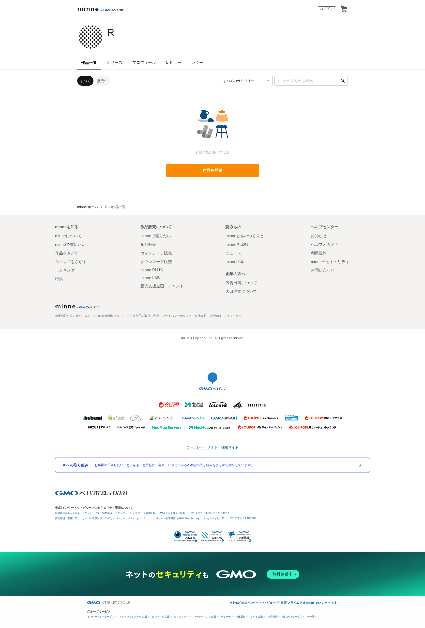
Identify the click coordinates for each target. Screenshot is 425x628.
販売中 (102, 81)
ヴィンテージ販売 (156, 253)
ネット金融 (256, 616)
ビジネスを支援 (160, 616)
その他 (310, 616)
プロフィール (144, 62)
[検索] (343, 80)
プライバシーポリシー (177, 316)
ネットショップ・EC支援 (133, 616)
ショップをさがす (71, 262)
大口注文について (241, 291)
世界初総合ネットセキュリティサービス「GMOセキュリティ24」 (91, 513)
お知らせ (319, 236)
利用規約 (319, 253)
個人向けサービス (292, 616)
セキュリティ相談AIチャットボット (210, 512)
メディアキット (234, 316)
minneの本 (235, 262)
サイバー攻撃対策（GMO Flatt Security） (179, 518)
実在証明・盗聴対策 (66, 518)
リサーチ (226, 616)
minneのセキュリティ (330, 262)
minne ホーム (87, 207)
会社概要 (200, 316)
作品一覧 (89, 62)
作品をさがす (67, 253)
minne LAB (150, 278)
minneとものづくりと (245, 236)
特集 (59, 279)
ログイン (327, 9)
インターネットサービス (100, 616)
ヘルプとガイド (324, 244)
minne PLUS (151, 270)
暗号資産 (272, 616)
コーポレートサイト (201, 447)
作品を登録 (212, 170)
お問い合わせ (322, 270)
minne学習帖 (237, 244)
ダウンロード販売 (156, 262)
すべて (85, 81)
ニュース (233, 253)
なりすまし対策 (215, 518)
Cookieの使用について (108, 316)
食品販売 (148, 244)
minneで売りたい (155, 236)
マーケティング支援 (205, 616)
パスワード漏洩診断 (144, 513)
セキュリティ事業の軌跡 (243, 517)
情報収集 (240, 616)
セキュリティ (181, 616)
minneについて (68, 236)
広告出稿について (241, 283)
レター (197, 62)
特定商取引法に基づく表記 (73, 316)
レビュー (174, 62)
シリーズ (114, 62)
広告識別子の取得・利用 (143, 316)
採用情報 (215, 316)
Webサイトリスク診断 (172, 513)
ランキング (65, 270)
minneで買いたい (70, 244)
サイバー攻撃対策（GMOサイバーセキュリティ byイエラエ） (116, 518)
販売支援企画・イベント (162, 286)
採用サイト (230, 447)
